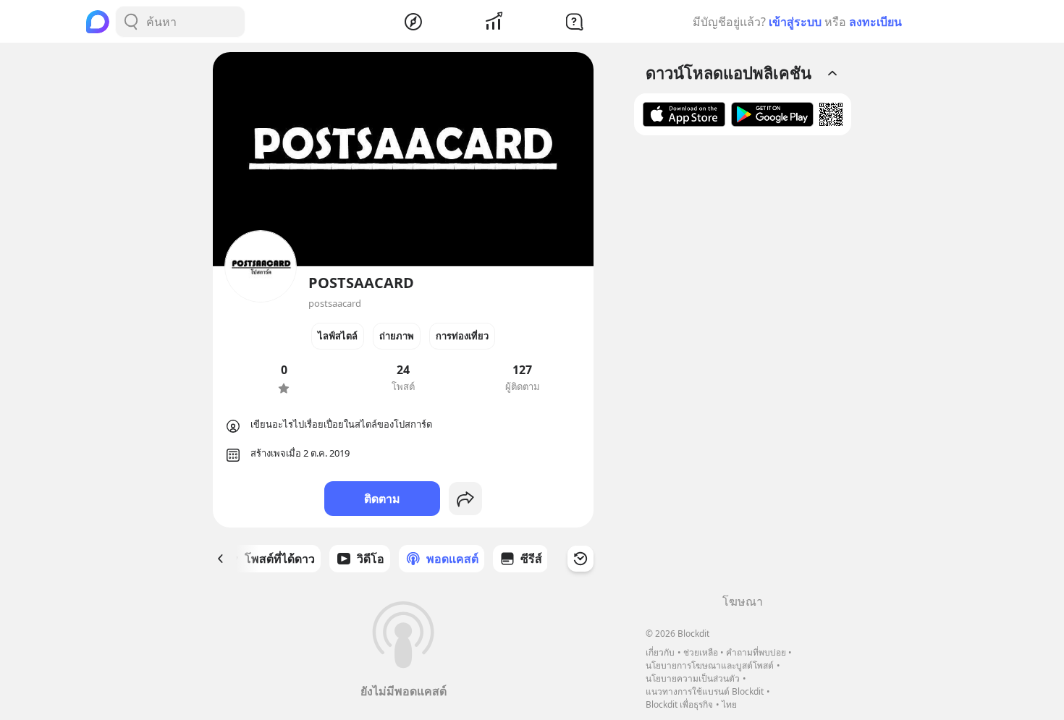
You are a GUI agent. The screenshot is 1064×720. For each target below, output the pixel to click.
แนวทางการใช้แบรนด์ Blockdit (705, 691)
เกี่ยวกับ (660, 652)
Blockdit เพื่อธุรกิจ (679, 704)
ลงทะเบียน (875, 22)
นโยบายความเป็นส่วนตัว (693, 678)
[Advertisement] (742, 370)
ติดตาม (382, 499)
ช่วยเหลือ (700, 652)
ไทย (729, 704)
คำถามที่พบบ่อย (756, 652)
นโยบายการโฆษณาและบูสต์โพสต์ (710, 665)
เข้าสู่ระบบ (795, 22)
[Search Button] (131, 22)
